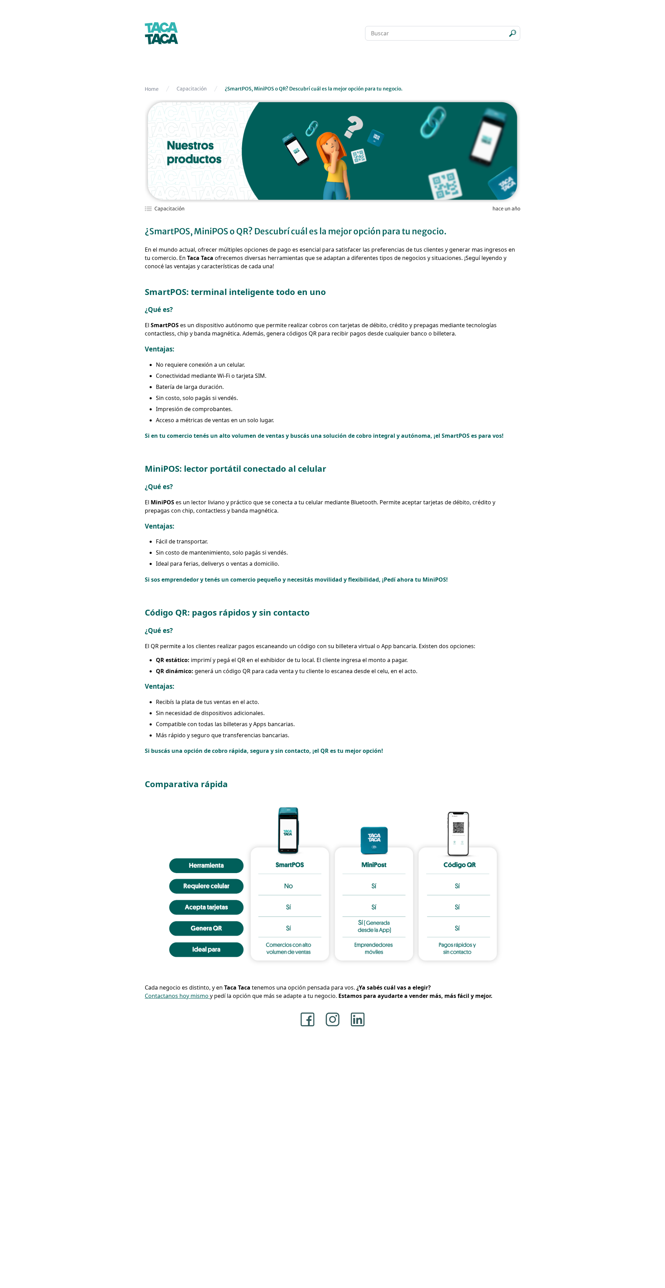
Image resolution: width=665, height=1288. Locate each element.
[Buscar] (512, 33)
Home (152, 89)
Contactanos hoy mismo (177, 996)
